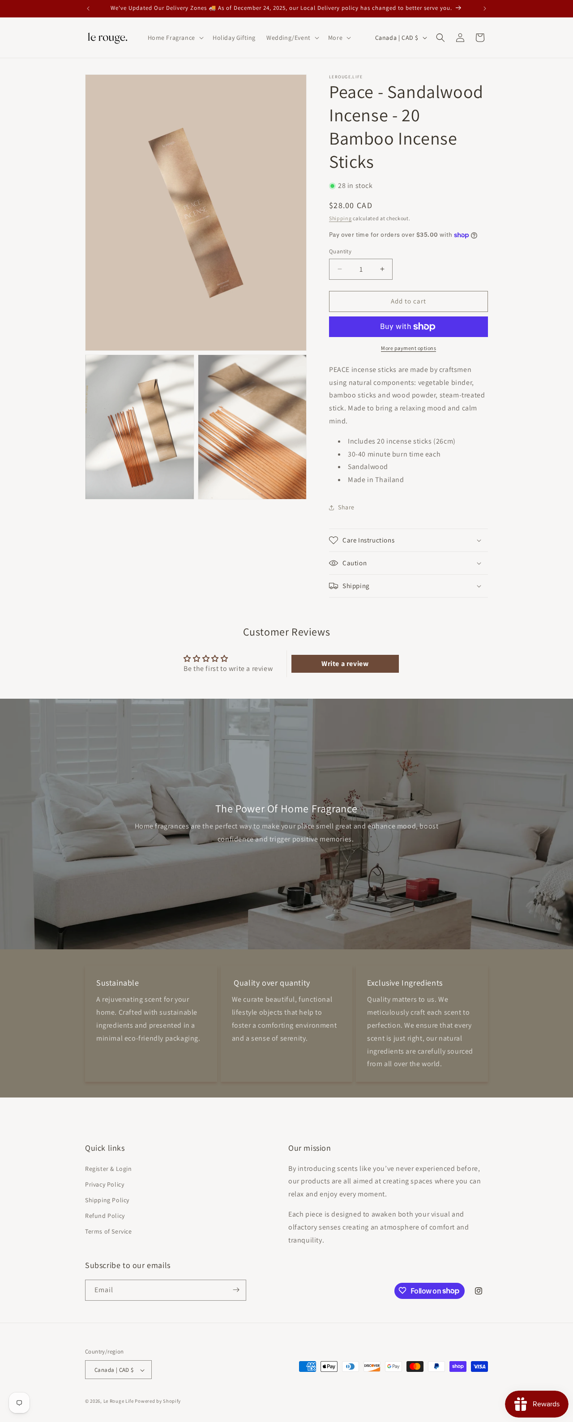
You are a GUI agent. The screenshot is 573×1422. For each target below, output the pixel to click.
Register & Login (108, 1168)
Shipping (340, 218)
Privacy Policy (104, 1184)
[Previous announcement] (88, 8)
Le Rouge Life (118, 1401)
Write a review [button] (344, 663)
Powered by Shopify (158, 1401)
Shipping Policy (107, 1200)
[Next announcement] (485, 8)
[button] (174, 37)
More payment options (408, 348)
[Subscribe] (236, 1289)
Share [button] (346, 507)
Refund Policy (105, 1216)
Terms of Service (108, 1231)
